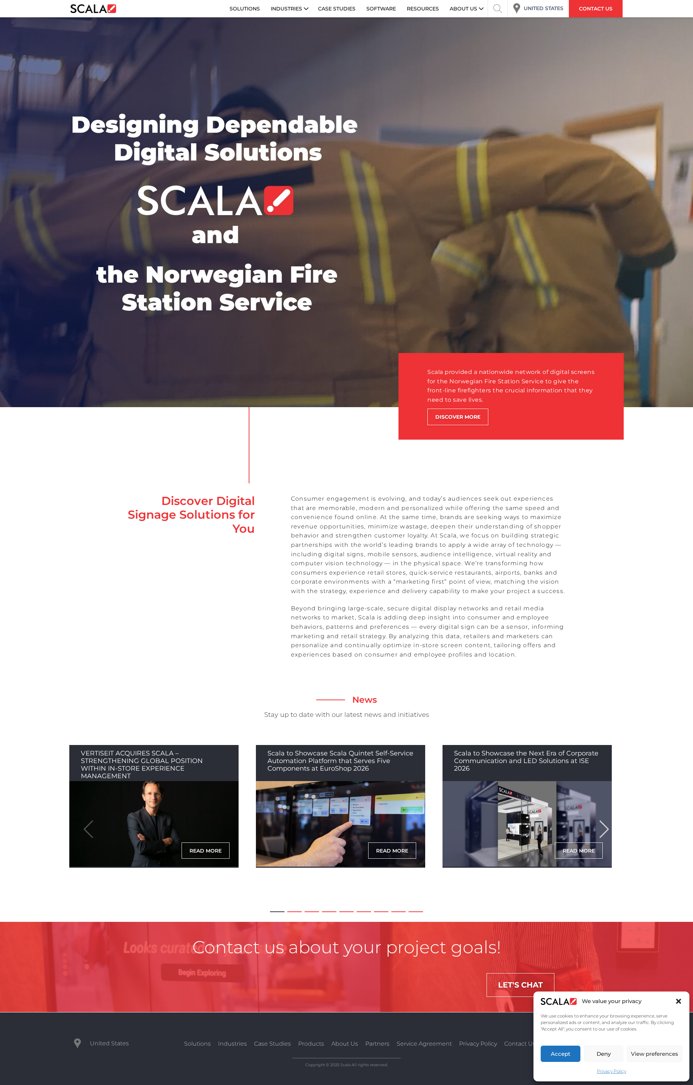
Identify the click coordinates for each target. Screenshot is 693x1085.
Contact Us (520, 1043)
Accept (560, 1053)
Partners (377, 1043)
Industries (232, 1043)
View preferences (654, 1053)
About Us (344, 1043)
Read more (205, 850)
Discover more (457, 417)
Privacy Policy (611, 1071)
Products (311, 1043)
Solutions (197, 1043)
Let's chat (520, 984)
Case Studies (272, 1043)
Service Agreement (424, 1043)
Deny (604, 1053)
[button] (678, 1001)
